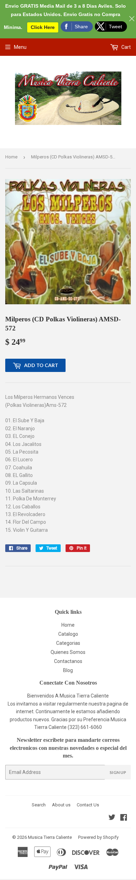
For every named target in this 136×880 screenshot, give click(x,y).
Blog (68, 670)
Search (39, 804)
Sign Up (117, 772)
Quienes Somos (68, 652)
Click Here (43, 27)
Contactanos (68, 661)
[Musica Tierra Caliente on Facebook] (123, 818)
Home (11, 156)
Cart (125, 47)
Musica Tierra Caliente (50, 837)
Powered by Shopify (98, 837)
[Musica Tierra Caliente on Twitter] (111, 818)
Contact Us (88, 804)
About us (61, 804)
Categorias (68, 643)
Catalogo (68, 634)
